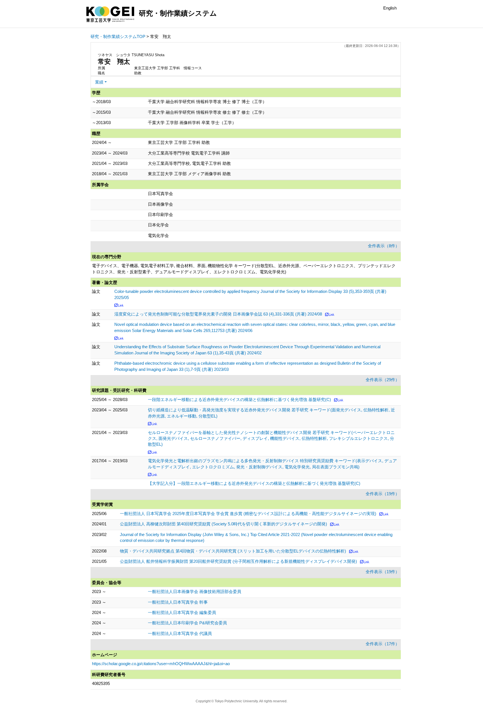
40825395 (101, 683)
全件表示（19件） (382, 493)
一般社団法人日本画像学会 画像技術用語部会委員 (194, 591)
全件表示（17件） (382, 643)
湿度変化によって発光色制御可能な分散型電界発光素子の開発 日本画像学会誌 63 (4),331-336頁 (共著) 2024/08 (218, 314)
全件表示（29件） (382, 379)
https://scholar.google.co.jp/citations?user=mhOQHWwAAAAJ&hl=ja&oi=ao (161, 663)
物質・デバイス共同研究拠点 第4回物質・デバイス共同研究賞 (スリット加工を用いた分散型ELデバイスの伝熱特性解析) (233, 551)
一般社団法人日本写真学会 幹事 (178, 602)
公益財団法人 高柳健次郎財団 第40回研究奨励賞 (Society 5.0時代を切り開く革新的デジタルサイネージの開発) (223, 523)
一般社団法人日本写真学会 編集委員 (182, 612)
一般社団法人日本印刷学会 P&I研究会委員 (187, 622)
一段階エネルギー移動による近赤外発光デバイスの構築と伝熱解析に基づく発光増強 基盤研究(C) (239, 399)
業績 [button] (99, 82)
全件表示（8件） (383, 245)
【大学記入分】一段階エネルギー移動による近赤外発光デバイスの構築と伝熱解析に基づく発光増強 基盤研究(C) (254, 483)
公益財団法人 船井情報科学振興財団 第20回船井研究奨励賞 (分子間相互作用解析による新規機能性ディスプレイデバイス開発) (238, 561)
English (390, 8)
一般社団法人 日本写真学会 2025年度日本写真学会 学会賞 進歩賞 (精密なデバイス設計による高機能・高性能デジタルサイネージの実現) (248, 513)
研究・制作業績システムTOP (118, 36)
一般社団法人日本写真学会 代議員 (180, 633)
